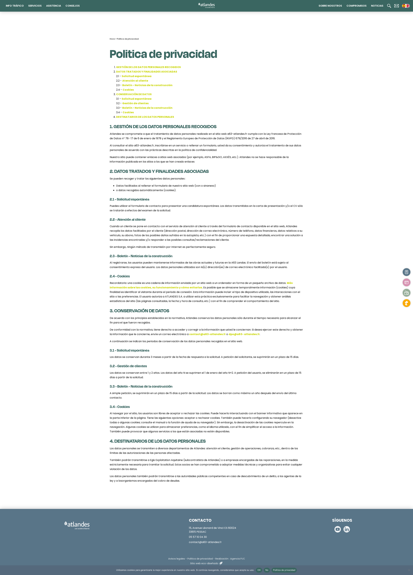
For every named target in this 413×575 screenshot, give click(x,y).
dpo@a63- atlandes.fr (244, 334)
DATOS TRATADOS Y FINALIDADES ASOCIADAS (146, 72)
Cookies (128, 90)
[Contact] (396, 5)
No (266, 570)
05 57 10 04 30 (198, 537)
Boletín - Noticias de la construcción (147, 85)
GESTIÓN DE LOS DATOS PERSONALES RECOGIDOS (148, 67)
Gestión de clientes (135, 103)
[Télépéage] (406, 303)
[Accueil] (206, 5)
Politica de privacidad (128, 38)
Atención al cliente (135, 81)
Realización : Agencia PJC (230, 558)
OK (259, 570)
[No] (409, 570)
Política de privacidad (284, 570)
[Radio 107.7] (406, 293)
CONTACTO (200, 520)
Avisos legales (176, 558)
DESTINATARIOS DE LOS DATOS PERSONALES (145, 117)
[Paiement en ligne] (406, 282)
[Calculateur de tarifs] (406, 272)
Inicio (112, 38)
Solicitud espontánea (136, 76)
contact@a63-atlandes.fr (207, 334)
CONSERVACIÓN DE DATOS (134, 94)
